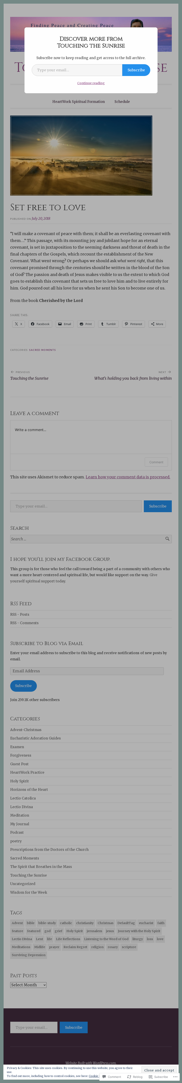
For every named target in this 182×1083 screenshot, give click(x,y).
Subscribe (136, 70)
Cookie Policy (98, 1076)
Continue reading (91, 83)
